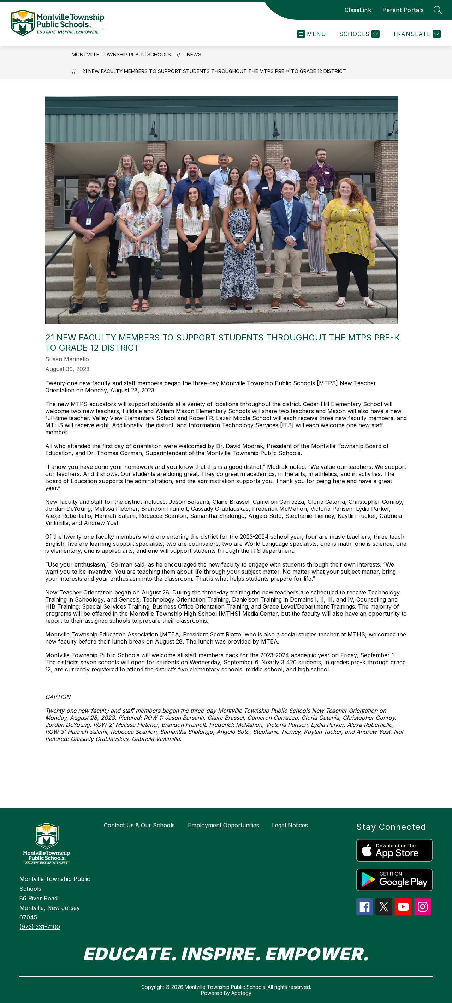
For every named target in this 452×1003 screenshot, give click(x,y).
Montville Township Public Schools (121, 55)
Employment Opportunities (223, 825)
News (194, 55)
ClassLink (358, 9)
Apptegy (241, 993)
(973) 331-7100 (39, 926)
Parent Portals (403, 9)
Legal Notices (290, 825)
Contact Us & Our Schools (139, 825)
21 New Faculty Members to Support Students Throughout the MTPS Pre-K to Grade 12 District (214, 71)
